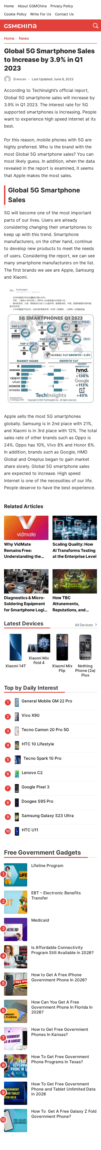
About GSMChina (32, 6)
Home (9, 6)
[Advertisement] (50, 1136)
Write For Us (40, 14)
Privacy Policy (61, 6)
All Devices (84, 625)
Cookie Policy (15, 14)
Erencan (19, 79)
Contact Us (64, 14)
